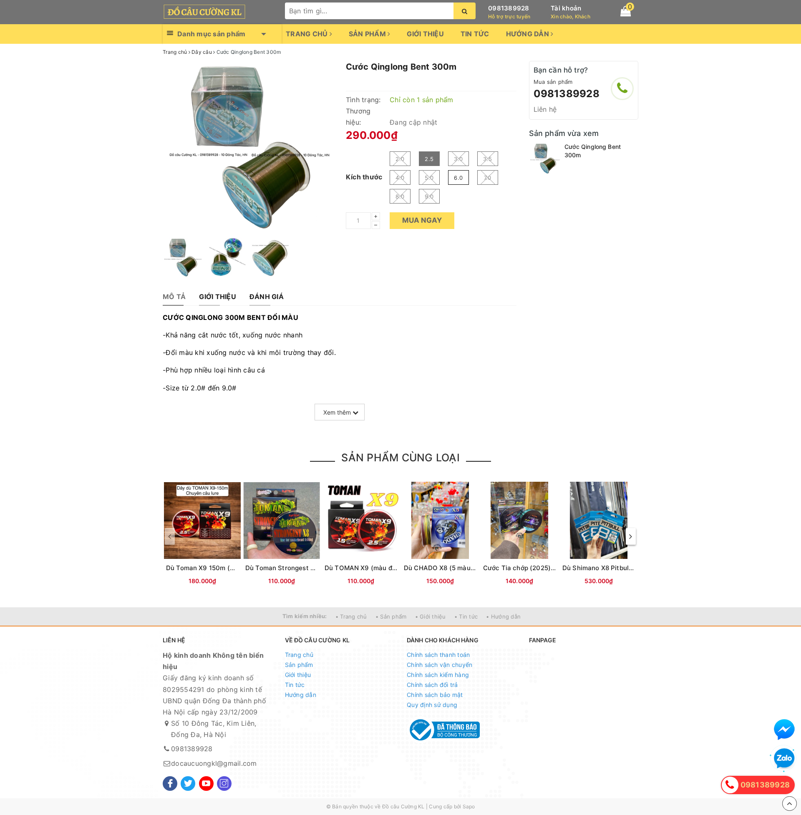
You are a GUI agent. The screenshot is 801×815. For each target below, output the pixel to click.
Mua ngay (422, 220)
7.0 (487, 177)
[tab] (174, 297)
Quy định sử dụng (432, 704)
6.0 (458, 177)
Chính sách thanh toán (438, 654)
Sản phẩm (368, 34)
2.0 (399, 159)
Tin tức (475, 34)
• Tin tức (466, 616)
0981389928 (508, 8)
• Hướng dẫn (503, 616)
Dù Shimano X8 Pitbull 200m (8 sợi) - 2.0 (625, 568)
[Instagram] (224, 783)
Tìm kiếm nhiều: (304, 616)
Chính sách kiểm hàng (438, 674)
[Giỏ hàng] (625, 11)
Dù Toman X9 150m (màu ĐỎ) (211, 568)
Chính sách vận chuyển (439, 664)
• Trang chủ (351, 616)
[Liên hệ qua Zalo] (784, 758)
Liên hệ (545, 109)
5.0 (429, 177)
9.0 (429, 196)
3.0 (458, 159)
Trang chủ (308, 34)
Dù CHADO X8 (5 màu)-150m (448, 568)
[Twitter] (188, 783)
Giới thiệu (425, 34)
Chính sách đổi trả (432, 684)
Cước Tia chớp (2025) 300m (527, 568)
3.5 (487, 159)
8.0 (399, 196)
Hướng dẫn (528, 34)
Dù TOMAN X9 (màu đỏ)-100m (371, 568)
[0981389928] (622, 88)
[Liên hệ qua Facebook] (784, 729)
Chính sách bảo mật (435, 694)
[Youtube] (206, 783)
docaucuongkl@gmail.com (214, 763)
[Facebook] (170, 783)
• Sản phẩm (391, 616)
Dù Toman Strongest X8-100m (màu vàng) (310, 568)
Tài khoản (566, 8)
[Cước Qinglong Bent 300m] (544, 158)
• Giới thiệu (430, 616)
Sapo (469, 806)
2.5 (429, 159)
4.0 (399, 177)
